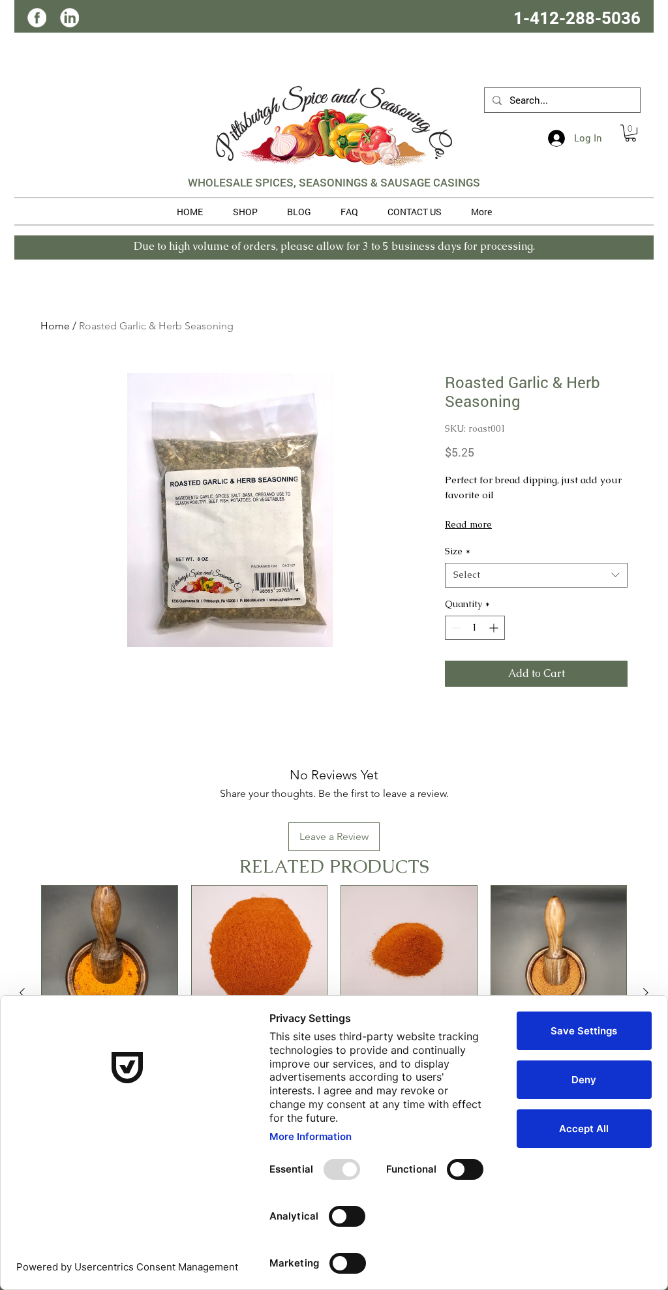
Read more (468, 524)
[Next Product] (646, 992)
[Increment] (495, 627)
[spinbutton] (475, 627)
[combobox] (536, 575)
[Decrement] (455, 627)
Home (55, 326)
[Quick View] (109, 953)
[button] (630, 133)
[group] (334, 992)
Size (457, 551)
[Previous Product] (22, 992)
